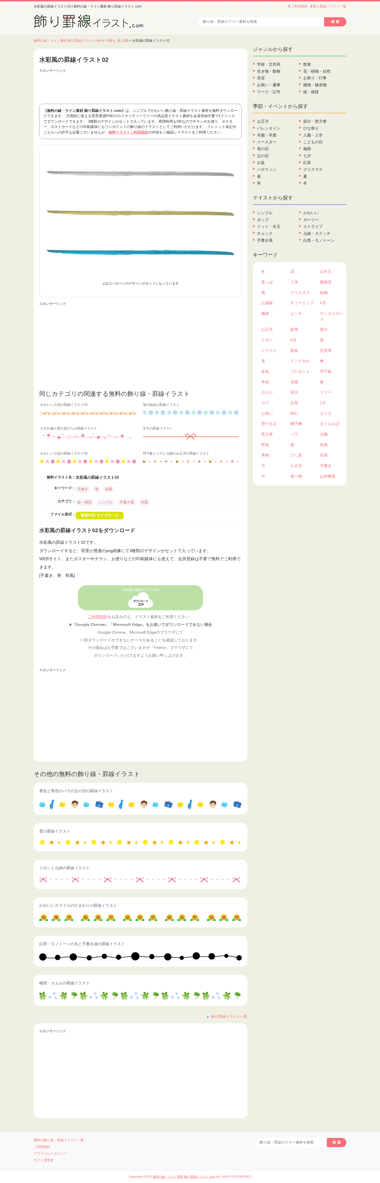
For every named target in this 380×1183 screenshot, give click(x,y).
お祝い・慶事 (268, 85)
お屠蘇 (267, 303)
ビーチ (296, 313)
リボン (267, 340)
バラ (294, 434)
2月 (323, 403)
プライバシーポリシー (50, 1153)
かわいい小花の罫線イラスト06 (64, 453)
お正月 (263, 121)
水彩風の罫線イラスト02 (140, 589)
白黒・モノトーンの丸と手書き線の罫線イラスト (82, 944)
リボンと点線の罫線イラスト (64, 868)
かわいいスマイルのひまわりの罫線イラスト (78, 905)
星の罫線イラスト (54, 831)
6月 (293, 340)
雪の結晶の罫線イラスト (161, 405)
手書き (110, 41)
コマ (265, 403)
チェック (265, 233)
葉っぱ (267, 282)
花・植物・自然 (316, 71)
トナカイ (269, 350)
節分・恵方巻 (315, 121)
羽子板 (326, 371)
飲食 (307, 64)
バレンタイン (268, 128)
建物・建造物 (315, 85)
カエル (267, 392)
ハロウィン (267, 169)
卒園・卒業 (267, 135)
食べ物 (296, 476)
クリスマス (313, 169)
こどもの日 (313, 142)
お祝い (267, 413)
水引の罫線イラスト (158, 428)
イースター (267, 142)
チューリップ (302, 303)
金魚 (265, 371)
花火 (294, 392)
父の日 (263, 156)
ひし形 (296, 455)
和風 (125, 41)
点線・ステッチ (316, 233)
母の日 (263, 149)
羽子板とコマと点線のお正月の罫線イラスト (176, 453)
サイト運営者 (44, 1160)
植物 (324, 292)
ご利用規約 (299, 6)
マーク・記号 (268, 92)
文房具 (326, 350)
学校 (265, 382)
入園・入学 (313, 135)
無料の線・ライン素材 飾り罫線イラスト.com (68, 41)
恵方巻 (267, 434)
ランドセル (300, 361)
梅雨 (307, 149)
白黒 (294, 403)
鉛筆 (294, 329)
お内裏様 (327, 476)
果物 (265, 455)
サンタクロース (331, 316)
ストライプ (313, 226)
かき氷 (296, 465)
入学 (294, 282)
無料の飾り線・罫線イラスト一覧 (59, 1140)
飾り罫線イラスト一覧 (329, 6)
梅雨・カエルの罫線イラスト (64, 983)
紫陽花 (326, 282)
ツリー (326, 392)
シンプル (105, 502)
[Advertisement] (140, 87)
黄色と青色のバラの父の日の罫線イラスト (76, 791)
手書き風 (127, 502)
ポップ (263, 220)
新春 (294, 350)
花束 (324, 455)
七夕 (307, 156)
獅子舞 (296, 423)
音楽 (261, 78)
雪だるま (269, 423)
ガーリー (311, 220)
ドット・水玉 (268, 226)
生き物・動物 (268, 71)
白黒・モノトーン (318, 240)
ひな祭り (311, 128)
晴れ (294, 413)
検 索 (335, 21)
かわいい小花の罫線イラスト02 (64, 405)
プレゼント (300, 371)
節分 (324, 329)
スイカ (326, 413)
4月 (323, 303)
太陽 (324, 434)
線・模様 (84, 502)
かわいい (311, 213)
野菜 (265, 445)
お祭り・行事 (315, 78)
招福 (294, 382)
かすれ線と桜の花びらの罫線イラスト (68, 428)
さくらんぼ (329, 423)
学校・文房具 (268, 64)
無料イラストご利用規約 (128, 132)
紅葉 (307, 162)
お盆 (261, 162)
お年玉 (326, 271)
